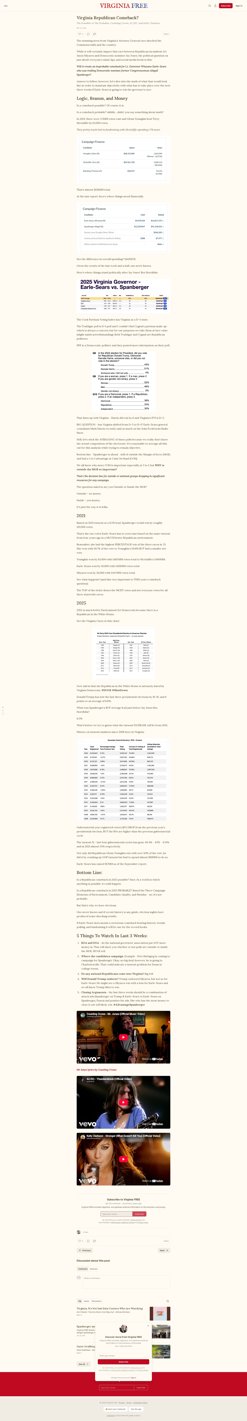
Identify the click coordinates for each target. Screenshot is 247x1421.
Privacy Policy (143, 1370)
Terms (129, 1402)
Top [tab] (79, 1301)
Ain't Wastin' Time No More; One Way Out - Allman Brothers (103, 1312)
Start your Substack (117, 1409)
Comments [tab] (82, 1269)
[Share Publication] (215, 5)
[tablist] (88, 1268)
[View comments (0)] (88, 34)
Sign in (239, 5)
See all (82, 1364)
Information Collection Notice (122, 1370)
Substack (111, 1415)
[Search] (209, 5)
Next (162, 1250)
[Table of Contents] (3, 710)
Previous (86, 1250)
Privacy (122, 1402)
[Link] (73, 98)
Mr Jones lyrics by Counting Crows (97, 1069)
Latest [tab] (86, 1301)
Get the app (136, 1409)
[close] (148, 1326)
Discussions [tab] (96, 1301)
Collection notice (140, 1402)
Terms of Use (136, 1368)
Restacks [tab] (93, 1269)
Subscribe (226, 5)
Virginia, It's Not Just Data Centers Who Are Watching (110, 1308)
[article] (123, 1314)
